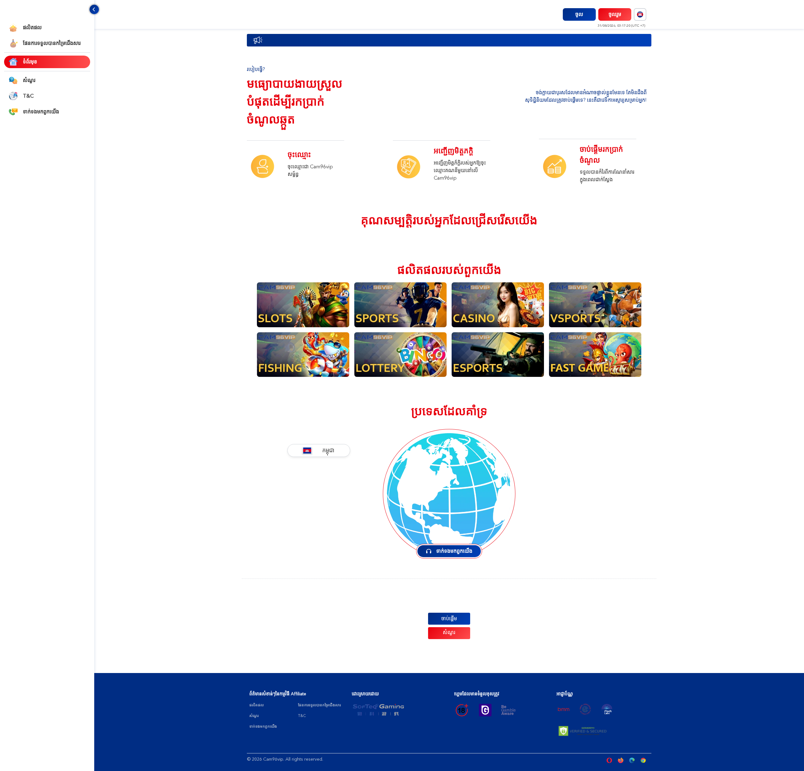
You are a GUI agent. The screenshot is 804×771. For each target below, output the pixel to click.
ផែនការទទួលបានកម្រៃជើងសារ (319, 705)
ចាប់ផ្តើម (449, 618)
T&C (302, 715)
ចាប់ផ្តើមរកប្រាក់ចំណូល (601, 154)
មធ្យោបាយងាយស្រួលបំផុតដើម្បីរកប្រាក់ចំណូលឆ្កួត (294, 102)
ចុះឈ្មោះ (299, 155)
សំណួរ (449, 632)
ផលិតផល (256, 705)
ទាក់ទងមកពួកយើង (263, 726)
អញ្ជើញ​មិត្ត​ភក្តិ (453, 151)
